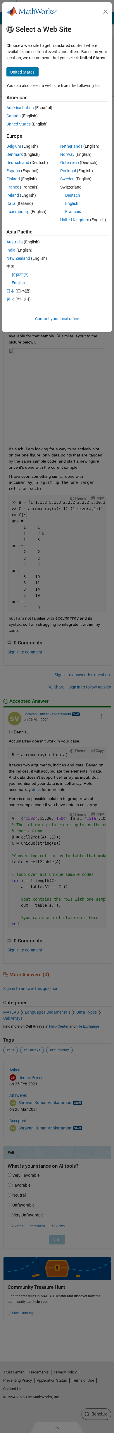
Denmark (14, 154)
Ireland (12, 195)
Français (73, 211)
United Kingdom (74, 219)
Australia (14, 242)
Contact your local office (57, 318)
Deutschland (17, 162)
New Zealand (18, 258)
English (71, 203)
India (10, 250)
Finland (13, 179)
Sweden (67, 179)
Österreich (69, 162)
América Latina (20, 107)
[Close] (105, 12)
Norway (67, 154)
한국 (10, 299)
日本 (10, 291)
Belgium (13, 146)
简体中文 (20, 274)
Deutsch (72, 195)
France (12, 187)
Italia (10, 203)
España (13, 170)
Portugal (68, 170)
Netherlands (71, 146)
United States (18, 124)
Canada (13, 116)
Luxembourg (18, 211)
